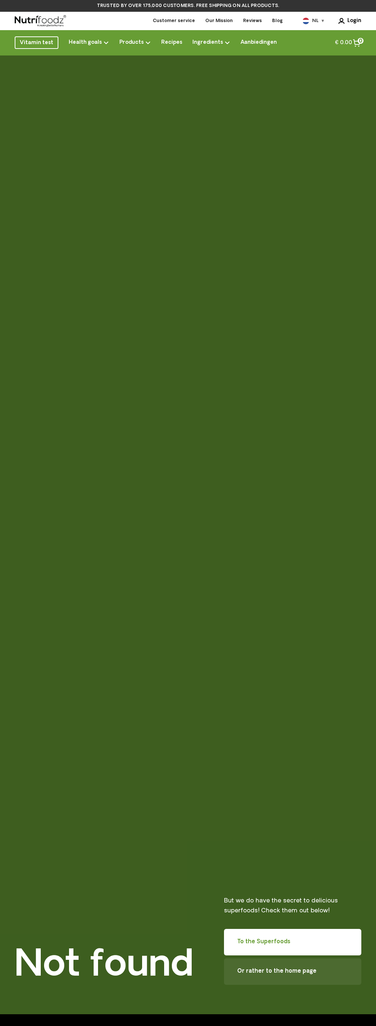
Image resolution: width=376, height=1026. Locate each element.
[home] (40, 21)
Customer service (174, 21)
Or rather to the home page (277, 971)
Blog (277, 21)
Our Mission (219, 21)
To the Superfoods (263, 942)
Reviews (252, 21)
